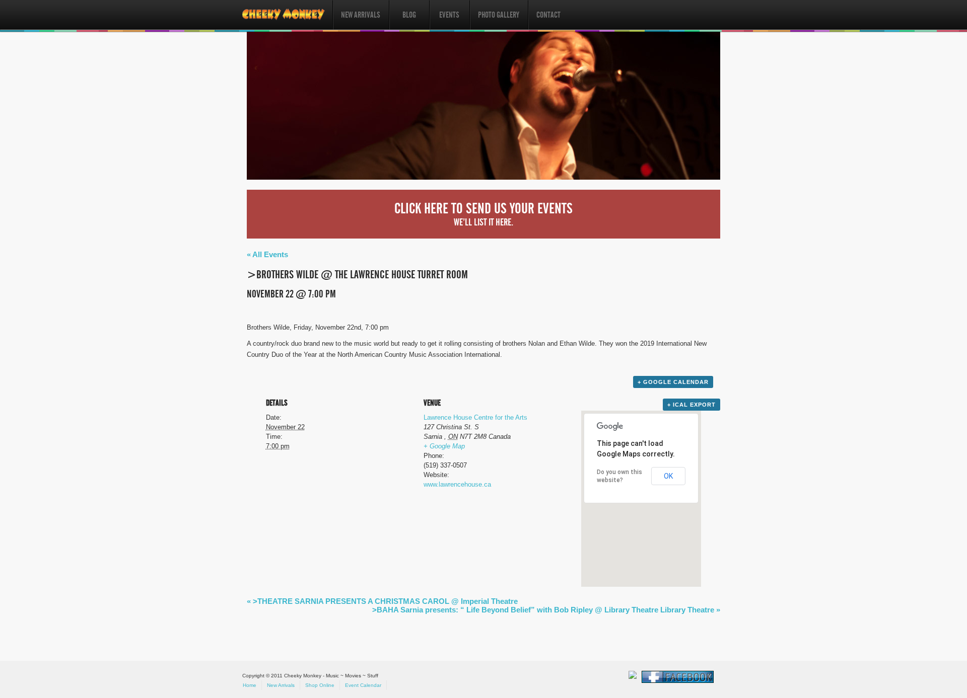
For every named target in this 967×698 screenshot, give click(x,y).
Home (249, 685)
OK (668, 476)
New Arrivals (360, 15)
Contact (548, 15)
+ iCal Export (691, 405)
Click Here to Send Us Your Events (483, 214)
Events (449, 15)
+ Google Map (444, 446)
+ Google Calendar (673, 382)
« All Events (267, 254)
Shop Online (319, 685)
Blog (409, 15)
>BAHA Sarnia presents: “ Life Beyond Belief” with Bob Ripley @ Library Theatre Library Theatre (546, 609)
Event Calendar (363, 685)
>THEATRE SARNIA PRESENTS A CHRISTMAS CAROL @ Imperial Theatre (382, 601)
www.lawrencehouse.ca (457, 484)
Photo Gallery (498, 15)
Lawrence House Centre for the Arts (475, 417)
